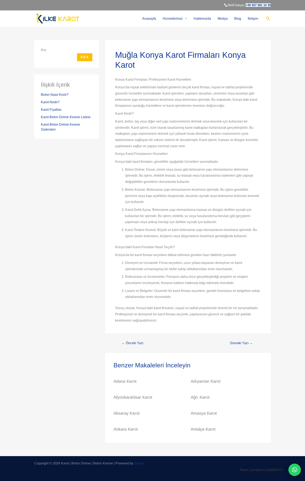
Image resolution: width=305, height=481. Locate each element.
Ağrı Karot (200, 397)
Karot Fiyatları (51, 109)
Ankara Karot (125, 429)
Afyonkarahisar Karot (132, 397)
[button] (294, 470)
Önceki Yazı (132, 343)
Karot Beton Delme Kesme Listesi (65, 117)
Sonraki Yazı (241, 343)
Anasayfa (149, 18)
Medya (223, 18)
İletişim (253, 18)
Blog (237, 18)
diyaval (139, 463)
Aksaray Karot (126, 413)
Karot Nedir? (50, 102)
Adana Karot (125, 381)
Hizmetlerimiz (173, 18)
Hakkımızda (202, 18)
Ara (43, 50)
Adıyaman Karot (206, 381)
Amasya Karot (204, 413)
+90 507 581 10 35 (258, 5)
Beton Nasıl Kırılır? (54, 94)
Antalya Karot (203, 429)
